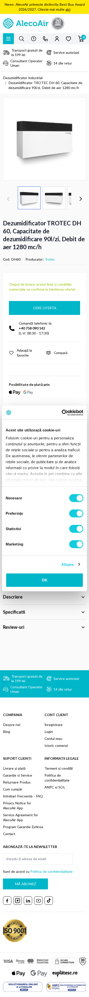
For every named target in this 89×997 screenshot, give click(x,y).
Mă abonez (25, 884)
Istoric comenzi (56, 745)
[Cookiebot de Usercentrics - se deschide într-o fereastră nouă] (62, 412)
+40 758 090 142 (32, 328)
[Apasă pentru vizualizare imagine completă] (44, 138)
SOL (61, 787)
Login (48, 731)
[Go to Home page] (44, 23)
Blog (6, 731)
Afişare (67, 564)
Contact (9, 834)
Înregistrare (53, 725)
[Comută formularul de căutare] (21, 38)
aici (68, 9)
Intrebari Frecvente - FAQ (23, 796)
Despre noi (11, 725)
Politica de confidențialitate (51, 871)
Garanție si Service (17, 775)
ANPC (49, 787)
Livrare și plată (14, 768)
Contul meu (53, 738)
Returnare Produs (17, 782)
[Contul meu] (57, 38)
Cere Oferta (44, 308)
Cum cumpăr (12, 789)
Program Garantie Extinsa (23, 827)
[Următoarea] (80, 198)
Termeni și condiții (58, 768)
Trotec (50, 259)
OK (44, 580)
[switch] (76, 513)
